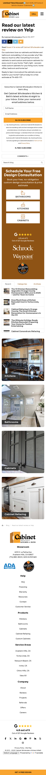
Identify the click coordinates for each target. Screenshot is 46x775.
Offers (23, 708)
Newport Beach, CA (23, 661)
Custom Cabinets (23, 639)
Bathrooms (23, 624)
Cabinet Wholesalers (13, 37)
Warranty (23, 592)
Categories (22, 284)
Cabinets (23, 629)
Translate (39, 753)
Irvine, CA (23, 666)
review (18, 47)
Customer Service (23, 607)
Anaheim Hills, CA (23, 651)
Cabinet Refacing (23, 634)
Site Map (28, 748)
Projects (23, 698)
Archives (37, 284)
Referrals (23, 703)
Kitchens (23, 619)
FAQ (23, 582)
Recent (8, 284)
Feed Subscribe (24, 148)
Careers (23, 712)
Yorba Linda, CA (23, 656)
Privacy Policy (25, 143)
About (23, 688)
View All (23, 676)
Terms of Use (38, 140)
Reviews (23, 693)
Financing (23, 587)
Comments (22, 156)
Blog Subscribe (23, 120)
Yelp (3, 50)
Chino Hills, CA (23, 671)
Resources (23, 597)
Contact (23, 602)
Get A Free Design (23, 772)
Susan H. (10, 47)
